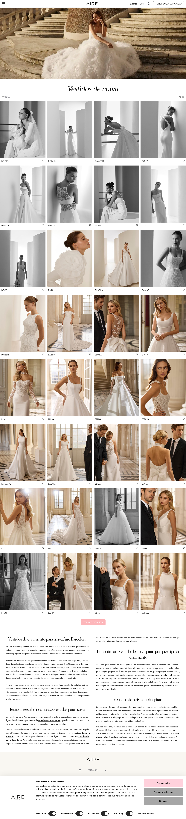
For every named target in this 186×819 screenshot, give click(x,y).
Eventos (133, 3)
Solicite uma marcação (168, 3)
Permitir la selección (163, 792)
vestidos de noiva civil (162, 675)
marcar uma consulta (137, 740)
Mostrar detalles (146, 813)
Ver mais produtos (93, 622)
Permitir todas (163, 783)
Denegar (163, 801)
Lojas (142, 3)
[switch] (79, 813)
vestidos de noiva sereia (49, 720)
